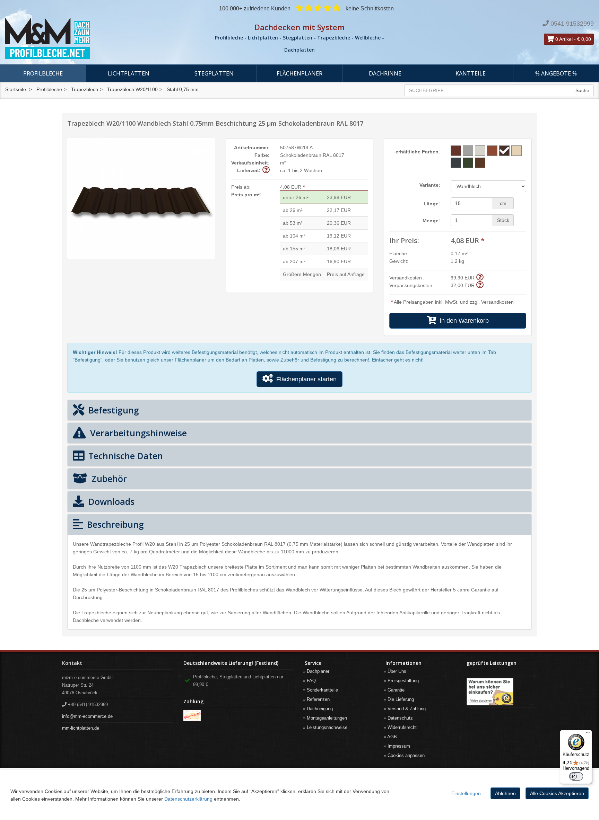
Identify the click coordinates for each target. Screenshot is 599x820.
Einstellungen (466, 793)
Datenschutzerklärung (188, 799)
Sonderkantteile (322, 690)
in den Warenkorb (462, 320)
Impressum (399, 746)
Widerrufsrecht (402, 727)
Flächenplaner (299, 73)
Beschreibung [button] (114, 524)
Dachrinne (385, 73)
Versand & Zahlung (407, 708)
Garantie (396, 690)
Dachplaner (318, 671)
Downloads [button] (110, 501)
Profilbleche (43, 73)
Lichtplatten (128, 73)
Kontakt (72, 663)
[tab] (299, 410)
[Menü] (588, 734)
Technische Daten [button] (124, 456)
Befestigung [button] (112, 410)
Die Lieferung (401, 699)
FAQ (311, 680)
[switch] (576, 776)
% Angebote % (556, 73)
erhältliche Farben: (418, 151)
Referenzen (318, 699)
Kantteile (470, 73)
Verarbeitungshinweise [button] (137, 433)
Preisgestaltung (403, 680)
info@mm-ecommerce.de (87, 716)
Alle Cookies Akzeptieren (557, 793)
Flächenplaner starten (305, 379)
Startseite (15, 89)
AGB (392, 736)
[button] (266, 170)
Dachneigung (320, 708)
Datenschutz (400, 718)
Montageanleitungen (327, 718)
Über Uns (397, 671)
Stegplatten (214, 73)
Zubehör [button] (108, 478)
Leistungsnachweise (327, 727)
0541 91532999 (572, 23)
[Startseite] (99, 38)
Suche (582, 90)
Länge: (432, 203)
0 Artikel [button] (563, 39)
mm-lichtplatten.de (80, 728)
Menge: (431, 220)
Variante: (429, 185)
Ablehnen (505, 793)
